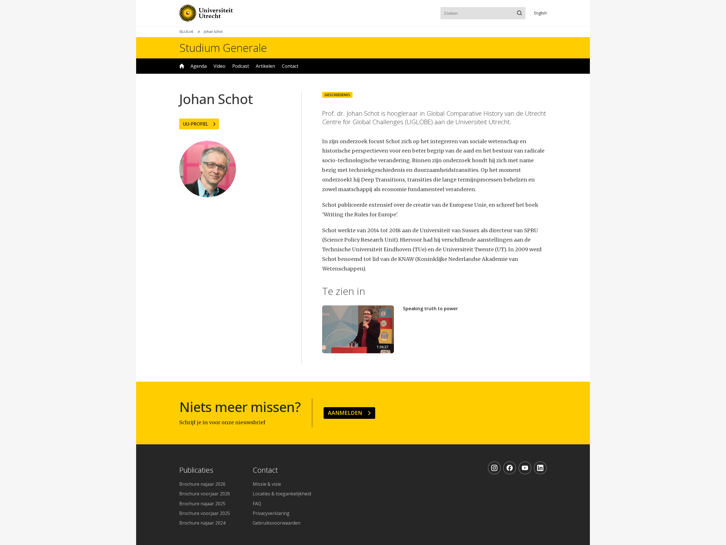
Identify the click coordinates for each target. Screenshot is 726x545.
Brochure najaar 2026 (202, 484)
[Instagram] (494, 467)
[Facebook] (509, 467)
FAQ (257, 503)
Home (181, 66)
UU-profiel (195, 124)
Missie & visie (267, 484)
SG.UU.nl (186, 31)
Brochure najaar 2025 (202, 503)
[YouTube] (524, 467)
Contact (290, 66)
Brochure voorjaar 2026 (204, 494)
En (540, 13)
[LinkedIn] (540, 467)
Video (219, 66)
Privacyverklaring (271, 513)
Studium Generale (223, 47)
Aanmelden (345, 413)
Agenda (199, 66)
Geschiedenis (337, 94)
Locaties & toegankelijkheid (282, 494)
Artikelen (265, 66)
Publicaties (196, 470)
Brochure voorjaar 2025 (204, 513)
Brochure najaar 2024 (202, 523)
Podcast (240, 66)
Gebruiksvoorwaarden (276, 523)
